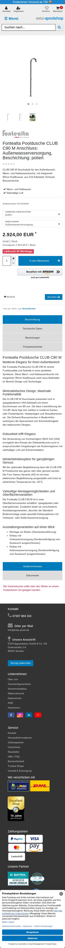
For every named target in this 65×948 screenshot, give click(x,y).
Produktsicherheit (32, 346)
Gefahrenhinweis (32, 566)
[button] (40, 274)
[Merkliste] (47, 9)
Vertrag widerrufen (20, 663)
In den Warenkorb (39, 260)
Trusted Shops (16, 766)
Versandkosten (28, 309)
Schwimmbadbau (17, 688)
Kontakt (12, 733)
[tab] (32, 319)
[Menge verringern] (13, 263)
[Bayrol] (18, 878)
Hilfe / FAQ (14, 756)
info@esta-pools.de (18, 630)
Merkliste (10, 297)
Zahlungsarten (16, 742)
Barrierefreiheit (16, 761)
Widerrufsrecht (16, 693)
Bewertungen (32, 337)
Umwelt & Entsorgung (20, 770)
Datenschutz (14, 698)
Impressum (14, 707)
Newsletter (13, 751)
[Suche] (59, 27)
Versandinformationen (20, 737)
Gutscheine (14, 747)
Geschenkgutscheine (19, 684)
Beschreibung (32, 319)
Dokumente (32, 575)
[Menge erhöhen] (13, 258)
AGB (10, 702)
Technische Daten (32, 328)
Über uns (13, 679)
